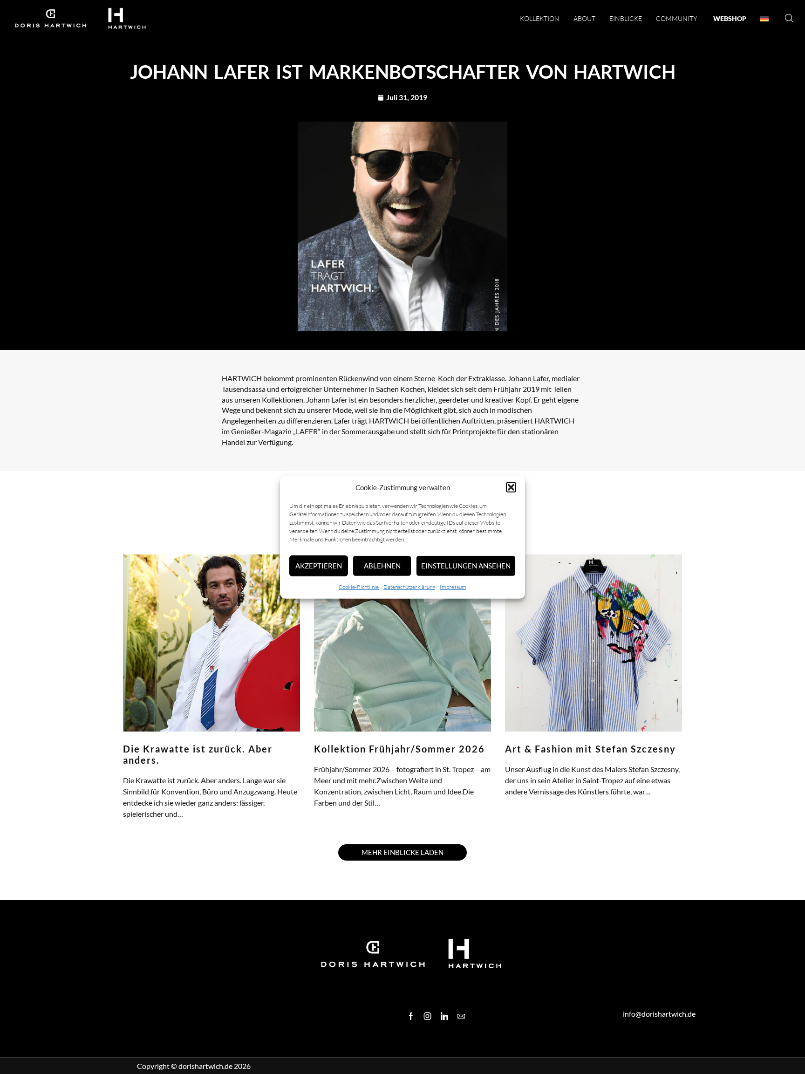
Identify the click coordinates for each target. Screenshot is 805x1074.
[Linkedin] (444, 1016)
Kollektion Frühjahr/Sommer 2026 (399, 748)
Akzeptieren (318, 565)
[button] (511, 487)
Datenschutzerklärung (409, 586)
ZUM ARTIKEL (141, 825)
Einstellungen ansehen (466, 565)
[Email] (461, 1016)
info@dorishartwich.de (659, 1013)
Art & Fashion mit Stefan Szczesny (590, 748)
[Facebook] (411, 1016)
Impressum (453, 586)
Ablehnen (382, 565)
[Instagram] (427, 1016)
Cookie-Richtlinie (359, 586)
